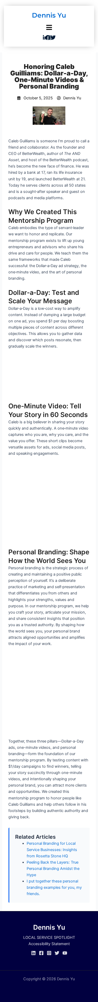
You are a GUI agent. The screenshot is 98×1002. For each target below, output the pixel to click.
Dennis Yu (49, 15)
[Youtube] (64, 953)
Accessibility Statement (49, 943)
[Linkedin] (33, 953)
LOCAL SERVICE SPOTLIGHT (49, 937)
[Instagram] (49, 953)
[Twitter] (57, 953)
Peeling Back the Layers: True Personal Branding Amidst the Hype (53, 868)
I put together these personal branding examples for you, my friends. (54, 887)
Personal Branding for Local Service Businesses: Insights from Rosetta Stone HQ (52, 849)
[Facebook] (41, 953)
